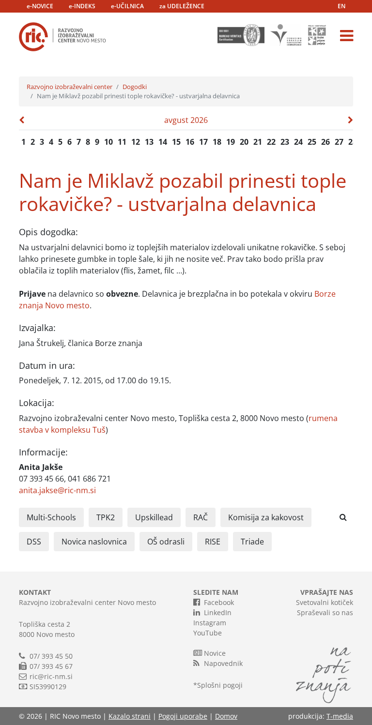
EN (341, 6)
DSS (34, 541)
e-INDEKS (82, 6)
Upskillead (154, 517)
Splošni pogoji (220, 685)
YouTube (207, 632)
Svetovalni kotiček (324, 602)
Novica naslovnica (94, 541)
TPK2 (105, 517)
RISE (212, 541)
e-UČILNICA (127, 6)
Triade (252, 541)
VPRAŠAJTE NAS (326, 592)
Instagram (209, 622)
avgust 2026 (186, 120)
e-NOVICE (40, 6)
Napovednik (223, 663)
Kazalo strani (129, 716)
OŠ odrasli (166, 541)
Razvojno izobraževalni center (69, 86)
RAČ (200, 517)
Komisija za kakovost (266, 517)
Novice (215, 653)
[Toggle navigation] (346, 36)
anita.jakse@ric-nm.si (57, 490)
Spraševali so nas (325, 612)
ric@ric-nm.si (51, 676)
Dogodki (135, 86)
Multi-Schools (51, 517)
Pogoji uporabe (182, 716)
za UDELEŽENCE (181, 6)
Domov (226, 716)
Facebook (219, 602)
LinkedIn (218, 612)
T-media (339, 716)
